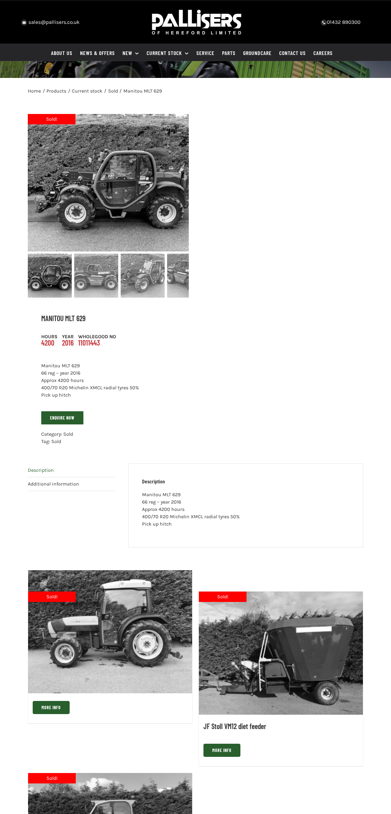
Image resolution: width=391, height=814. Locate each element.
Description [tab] (41, 470)
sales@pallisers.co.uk (53, 22)
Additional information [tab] (53, 484)
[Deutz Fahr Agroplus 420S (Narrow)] (110, 632)
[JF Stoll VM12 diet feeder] (281, 653)
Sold (68, 434)
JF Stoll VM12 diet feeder (234, 726)
